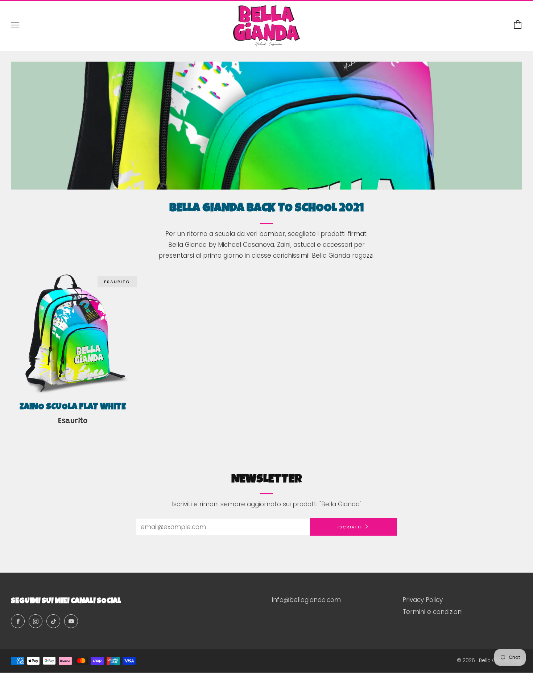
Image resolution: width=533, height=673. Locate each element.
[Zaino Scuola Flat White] (73, 333)
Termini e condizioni (432, 611)
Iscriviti (350, 527)
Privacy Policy (422, 599)
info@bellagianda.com (306, 599)
